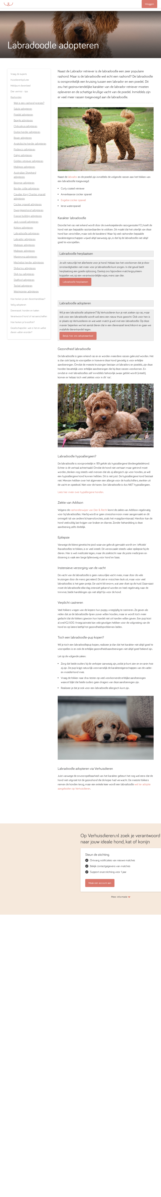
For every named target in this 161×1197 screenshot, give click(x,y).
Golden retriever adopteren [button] (28, 161)
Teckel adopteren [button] (23, 285)
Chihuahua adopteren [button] (25, 126)
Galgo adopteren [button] (23, 155)
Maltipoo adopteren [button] (24, 167)
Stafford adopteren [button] (24, 280)
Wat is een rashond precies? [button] (29, 103)
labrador (72, 177)
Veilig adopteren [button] (18, 305)
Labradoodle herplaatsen (75, 282)
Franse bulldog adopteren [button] (28, 216)
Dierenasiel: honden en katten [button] (25, 310)
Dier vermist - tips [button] (19, 91)
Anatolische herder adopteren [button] (30, 143)
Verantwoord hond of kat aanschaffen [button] (29, 316)
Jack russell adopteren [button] (26, 222)
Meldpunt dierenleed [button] (21, 85)
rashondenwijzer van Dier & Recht (88, 510)
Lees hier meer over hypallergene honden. (81, 492)
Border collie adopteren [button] (26, 188)
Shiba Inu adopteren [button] (25, 268)
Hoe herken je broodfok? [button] (23, 322)
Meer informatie (119, 897)
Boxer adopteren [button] (23, 138)
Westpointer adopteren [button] (26, 291)
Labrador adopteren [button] (25, 239)
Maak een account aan (100, 883)
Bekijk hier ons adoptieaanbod (78, 336)
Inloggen (149, 4)
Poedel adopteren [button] (23, 114)
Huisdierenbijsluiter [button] (20, 80)
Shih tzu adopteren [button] (24, 274)
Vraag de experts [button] (19, 74)
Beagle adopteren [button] (23, 120)
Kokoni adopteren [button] (23, 227)
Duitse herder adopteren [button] (27, 132)
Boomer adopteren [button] (24, 182)
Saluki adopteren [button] (23, 109)
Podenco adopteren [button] (24, 149)
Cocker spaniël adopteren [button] (28, 204)
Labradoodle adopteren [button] (26, 233)
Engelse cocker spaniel (73, 200)
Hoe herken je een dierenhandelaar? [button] (28, 299)
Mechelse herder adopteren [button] (29, 262)
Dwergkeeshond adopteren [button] (28, 210)
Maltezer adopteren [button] (24, 245)
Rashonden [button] (16, 97)
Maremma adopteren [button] (25, 256)
